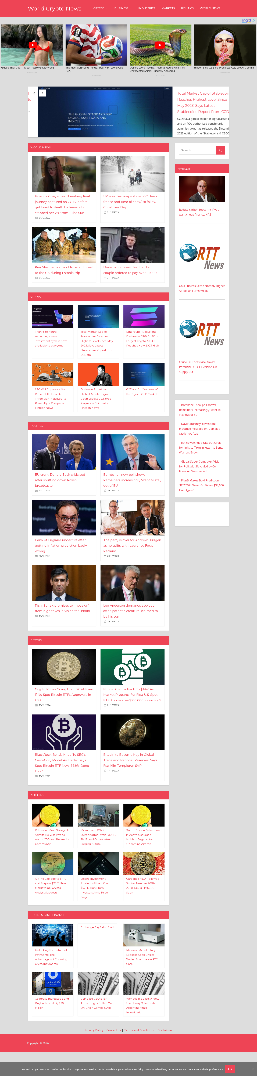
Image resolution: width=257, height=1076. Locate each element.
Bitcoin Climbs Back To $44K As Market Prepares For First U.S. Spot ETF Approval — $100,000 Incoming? (132, 719)
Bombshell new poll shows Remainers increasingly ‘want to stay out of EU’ (132, 504)
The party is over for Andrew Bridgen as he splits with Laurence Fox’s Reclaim (132, 569)
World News (210, 8)
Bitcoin (36, 664)
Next (42, 93)
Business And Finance (47, 939)
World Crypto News (54, 8)
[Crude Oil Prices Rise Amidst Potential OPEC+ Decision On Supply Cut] (202, 335)
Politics (187, 8)
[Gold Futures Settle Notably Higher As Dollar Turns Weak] (202, 259)
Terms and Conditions (139, 1054)
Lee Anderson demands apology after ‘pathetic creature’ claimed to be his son (130, 635)
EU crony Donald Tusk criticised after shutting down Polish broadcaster (194, 99)
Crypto (98, 8)
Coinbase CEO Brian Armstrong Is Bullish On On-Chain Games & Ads (96, 1027)
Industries (146, 8)
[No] (252, 1069)
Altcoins (37, 819)
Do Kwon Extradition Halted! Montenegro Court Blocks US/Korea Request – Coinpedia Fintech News (96, 423)
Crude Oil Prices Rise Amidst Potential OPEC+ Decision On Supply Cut (198, 391)
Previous (34, 93)
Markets (168, 8)
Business (121, 8)
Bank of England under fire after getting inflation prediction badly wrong (61, 569)
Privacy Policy (94, 1054)
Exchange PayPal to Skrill (97, 951)
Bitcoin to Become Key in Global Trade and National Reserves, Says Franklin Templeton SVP (130, 784)
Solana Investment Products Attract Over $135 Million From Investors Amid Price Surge (95, 912)
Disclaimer (165, 1054)
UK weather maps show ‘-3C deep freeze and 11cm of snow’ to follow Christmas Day (130, 226)
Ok (230, 1069)
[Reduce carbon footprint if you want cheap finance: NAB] (202, 203)
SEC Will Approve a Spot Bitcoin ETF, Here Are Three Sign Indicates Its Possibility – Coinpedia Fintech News (51, 423)
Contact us (113, 1054)
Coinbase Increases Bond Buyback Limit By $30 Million (52, 1027)
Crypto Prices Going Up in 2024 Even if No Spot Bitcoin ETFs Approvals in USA (64, 719)
